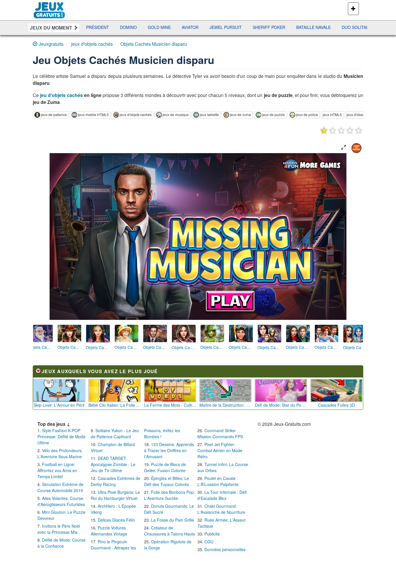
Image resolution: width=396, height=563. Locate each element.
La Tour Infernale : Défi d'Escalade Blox (222, 495)
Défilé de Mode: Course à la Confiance (61, 543)
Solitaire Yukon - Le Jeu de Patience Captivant (115, 433)
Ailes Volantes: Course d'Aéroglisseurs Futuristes (61, 501)
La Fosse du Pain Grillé (172, 520)
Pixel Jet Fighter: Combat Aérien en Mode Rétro (219, 450)
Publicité (212, 534)
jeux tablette (209, 114)
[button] (343, 147)
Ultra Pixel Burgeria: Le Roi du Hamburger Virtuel (115, 495)
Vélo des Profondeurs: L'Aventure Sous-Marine (60, 453)
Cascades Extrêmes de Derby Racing (115, 481)
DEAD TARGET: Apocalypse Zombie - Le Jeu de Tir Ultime (113, 464)
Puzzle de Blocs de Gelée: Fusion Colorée (165, 467)
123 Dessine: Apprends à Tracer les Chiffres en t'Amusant (169, 450)
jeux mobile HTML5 (93, 114)
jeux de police (307, 114)
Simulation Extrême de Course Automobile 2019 (60, 487)
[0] (341, 130)
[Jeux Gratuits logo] (49, 7)
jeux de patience (54, 114)
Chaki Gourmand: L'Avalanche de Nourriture (221, 509)
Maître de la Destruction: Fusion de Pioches (225, 405)
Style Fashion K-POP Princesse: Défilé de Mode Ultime (61, 436)
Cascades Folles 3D (336, 405)
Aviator (142, 27)
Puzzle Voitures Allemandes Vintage (109, 531)
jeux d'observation (360, 114)
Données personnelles (225, 549)
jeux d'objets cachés (136, 114)
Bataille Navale (265, 27)
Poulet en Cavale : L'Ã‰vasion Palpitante (218, 481)
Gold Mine (111, 27)
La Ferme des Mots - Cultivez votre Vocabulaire (170, 405)
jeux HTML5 (332, 114)
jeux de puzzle (273, 114)
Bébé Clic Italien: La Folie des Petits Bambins (114, 405)
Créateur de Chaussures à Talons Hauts (169, 531)
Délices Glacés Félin (116, 520)
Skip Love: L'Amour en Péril (59, 405)
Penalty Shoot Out (357, 27)
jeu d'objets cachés (61, 95)
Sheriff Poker (221, 27)
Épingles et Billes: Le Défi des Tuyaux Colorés (166, 481)
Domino (80, 27)
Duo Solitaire (309, 27)
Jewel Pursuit (178, 27)
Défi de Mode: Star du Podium (281, 405)
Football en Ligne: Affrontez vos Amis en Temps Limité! (57, 470)
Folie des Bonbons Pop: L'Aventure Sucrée (169, 495)
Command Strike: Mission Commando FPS (220, 433)
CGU (208, 541)
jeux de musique (176, 114)
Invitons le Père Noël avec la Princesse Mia (58, 529)
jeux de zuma (240, 114)
